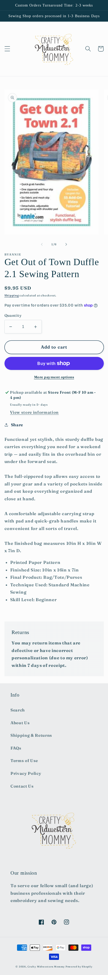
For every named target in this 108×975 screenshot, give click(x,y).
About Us (20, 722)
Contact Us (22, 786)
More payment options (54, 377)
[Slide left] (42, 244)
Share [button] (17, 424)
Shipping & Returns (31, 735)
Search (17, 710)
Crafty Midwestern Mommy (46, 966)
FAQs (15, 748)
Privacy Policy (25, 773)
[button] (7, 48)
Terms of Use (24, 760)
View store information (34, 412)
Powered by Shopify (79, 966)
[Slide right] (66, 244)
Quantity (13, 315)
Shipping (11, 295)
